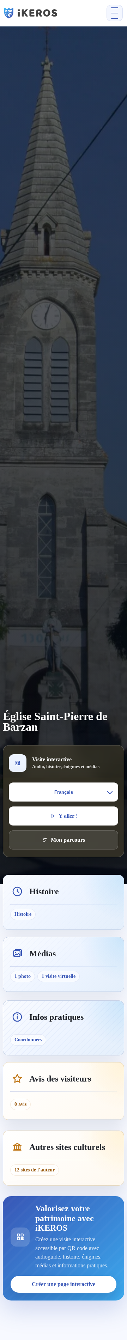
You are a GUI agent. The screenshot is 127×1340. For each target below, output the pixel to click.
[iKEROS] (40, 13)
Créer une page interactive (63, 1284)
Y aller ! (68, 816)
